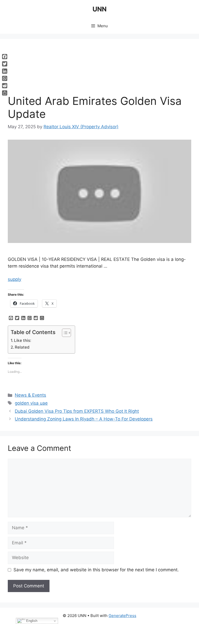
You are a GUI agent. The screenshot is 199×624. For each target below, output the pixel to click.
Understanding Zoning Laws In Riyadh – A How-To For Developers (84, 419)
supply (14, 279)
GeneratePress (122, 615)
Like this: (22, 340)
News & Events (30, 395)
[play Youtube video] (99, 191)
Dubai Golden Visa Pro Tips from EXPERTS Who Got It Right (77, 411)
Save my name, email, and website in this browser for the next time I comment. (96, 569)
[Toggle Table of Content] (64, 332)
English (31, 621)
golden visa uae (31, 403)
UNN (99, 9)
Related (22, 347)
